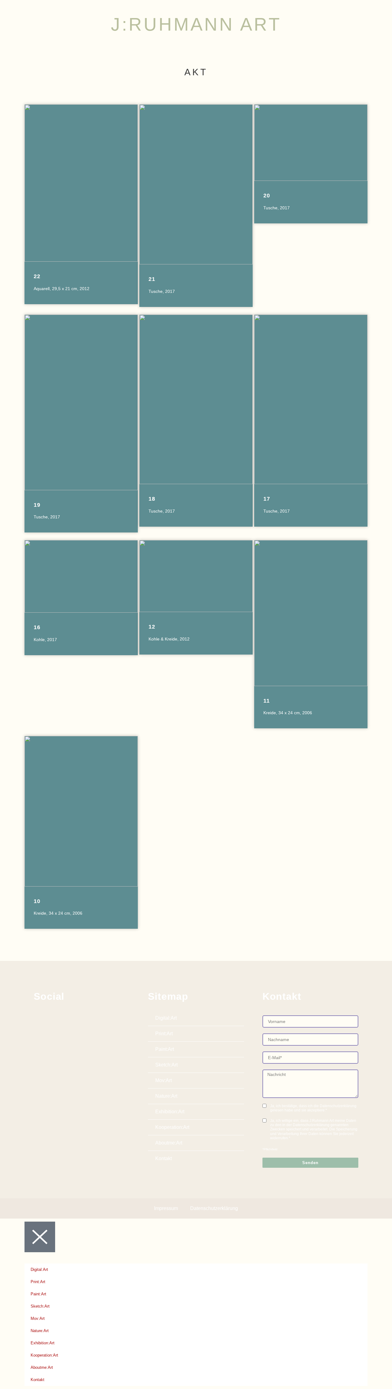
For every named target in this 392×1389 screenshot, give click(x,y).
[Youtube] (67, 1016)
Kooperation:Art (172, 1127)
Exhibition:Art (169, 1111)
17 (266, 499)
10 (37, 901)
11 (266, 701)
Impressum (166, 1208)
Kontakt (163, 1158)
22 (37, 276)
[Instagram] (52, 1016)
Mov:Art (163, 1080)
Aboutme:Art (168, 1142)
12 (152, 627)
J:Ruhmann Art (196, 24)
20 (266, 195)
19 (37, 505)
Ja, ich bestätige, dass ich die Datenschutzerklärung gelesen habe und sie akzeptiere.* (313, 1108)
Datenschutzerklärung (214, 1208)
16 (37, 627)
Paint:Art (164, 1049)
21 (152, 279)
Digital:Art (166, 1018)
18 (152, 499)
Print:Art (164, 1033)
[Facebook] (38, 1016)
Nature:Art (166, 1096)
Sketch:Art (166, 1064)
